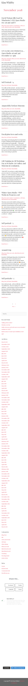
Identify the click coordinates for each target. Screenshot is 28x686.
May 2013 (4, 522)
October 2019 (5, 374)
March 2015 (5, 494)
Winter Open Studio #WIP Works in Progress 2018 (12, 193)
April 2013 (4, 524)
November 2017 (5, 420)
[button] (9, 585)
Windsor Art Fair (6, 325)
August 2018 (5, 406)
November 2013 (6, 513)
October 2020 (5, 346)
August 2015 (5, 483)
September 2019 (6, 376)
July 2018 (4, 409)
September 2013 (6, 517)
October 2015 (5, 478)
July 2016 (4, 457)
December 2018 (5, 397)
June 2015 (4, 487)
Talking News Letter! (7, 322)
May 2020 (4, 358)
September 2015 (6, 480)
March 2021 (5, 342)
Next (14, 306)
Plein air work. (15, 58)
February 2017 (5, 441)
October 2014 (5, 501)
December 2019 (5, 369)
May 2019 (4, 386)
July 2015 (4, 485)
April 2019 (4, 388)
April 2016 (4, 464)
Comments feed (6, 571)
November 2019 (6, 372)
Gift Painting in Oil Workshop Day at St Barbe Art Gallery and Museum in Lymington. (14, 163)
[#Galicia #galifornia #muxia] (14, 614)
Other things (5, 544)
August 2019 (5, 379)
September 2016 (6, 453)
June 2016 (4, 460)
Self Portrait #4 (8, 82)
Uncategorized (5, 556)
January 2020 (5, 367)
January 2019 (5, 395)
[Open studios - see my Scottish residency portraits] (14, 658)
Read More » (5, 45)
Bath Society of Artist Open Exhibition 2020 (13, 331)
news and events (6, 539)
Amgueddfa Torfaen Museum (13, 105)
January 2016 (5, 471)
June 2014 (4, 508)
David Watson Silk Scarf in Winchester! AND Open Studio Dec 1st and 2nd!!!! (13, 20)
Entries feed (5, 568)
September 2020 (6, 349)
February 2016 (5, 469)
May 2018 (4, 413)
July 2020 (4, 353)
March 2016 (5, 467)
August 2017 (5, 427)
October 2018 (5, 402)
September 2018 (6, 404)
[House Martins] (14, 643)
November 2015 (6, 476)
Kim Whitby (7, 2)
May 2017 (4, 434)
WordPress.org (5, 573)
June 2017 (4, 432)
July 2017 (4, 430)
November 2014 (6, 499)
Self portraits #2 (8, 278)
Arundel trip (6, 250)
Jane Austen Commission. (13, 25)
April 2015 (4, 492)
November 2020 (6, 344)
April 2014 (4, 510)
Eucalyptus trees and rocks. (12, 134)
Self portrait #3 (8, 223)
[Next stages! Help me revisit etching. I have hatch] (14, 629)
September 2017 (6, 425)
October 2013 (5, 515)
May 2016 (4, 462)
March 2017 (4, 439)
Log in (3, 566)
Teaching (4, 553)
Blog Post (4, 25)
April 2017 (4, 437)
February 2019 (5, 393)
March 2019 (5, 390)
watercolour (5, 558)
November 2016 (6, 448)
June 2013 (4, 520)
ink (2, 537)
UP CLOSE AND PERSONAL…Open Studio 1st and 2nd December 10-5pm (13, 53)
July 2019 (4, 381)
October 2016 (5, 450)
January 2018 (5, 416)
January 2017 (5, 443)
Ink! (3, 334)
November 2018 (6, 400)
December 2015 (5, 474)
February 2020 (5, 365)
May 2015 (4, 490)
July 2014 (4, 506)
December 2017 (5, 418)
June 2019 (4, 383)
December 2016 (5, 446)
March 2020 (5, 363)
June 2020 (4, 356)
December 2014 (5, 497)
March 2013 (5, 527)
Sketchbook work (6, 199)
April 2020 (4, 360)
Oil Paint (9, 58)
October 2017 (5, 423)
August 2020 (5, 351)
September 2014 (6, 504)
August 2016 (5, 455)
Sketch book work (9, 27)
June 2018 (4, 411)
